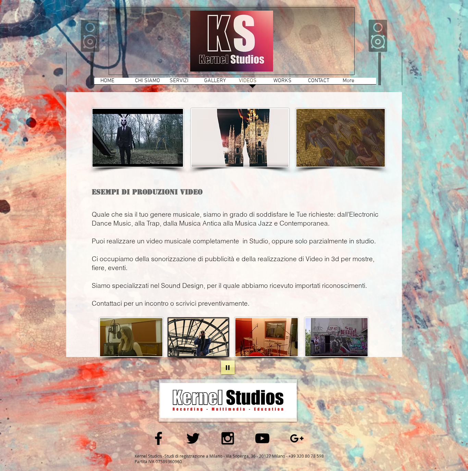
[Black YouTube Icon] (262, 438)
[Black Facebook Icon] (158, 438)
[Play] (228, 367)
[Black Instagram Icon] (227, 438)
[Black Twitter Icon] (193, 438)
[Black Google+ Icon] (297, 438)
